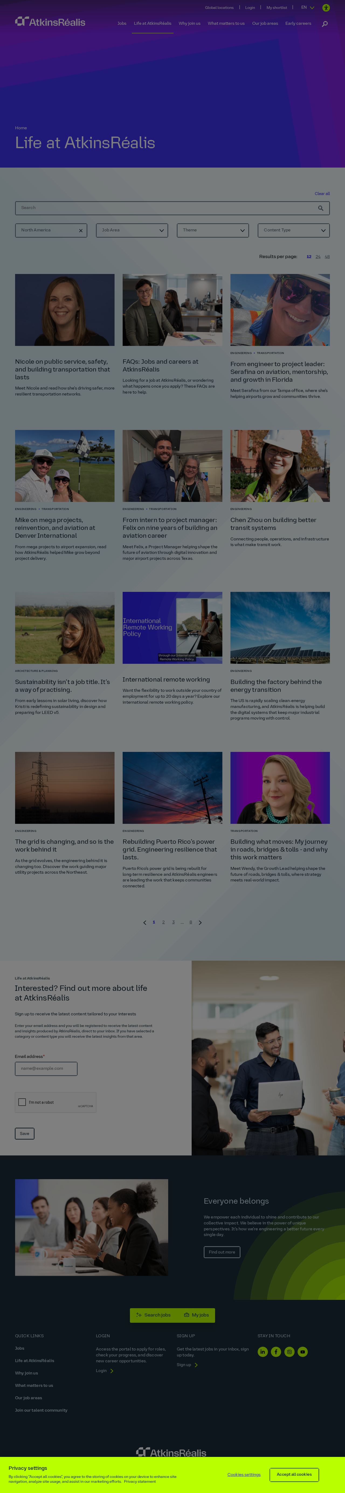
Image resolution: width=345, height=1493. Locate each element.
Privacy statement (140, 1482)
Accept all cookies (294, 1475)
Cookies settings (244, 1475)
